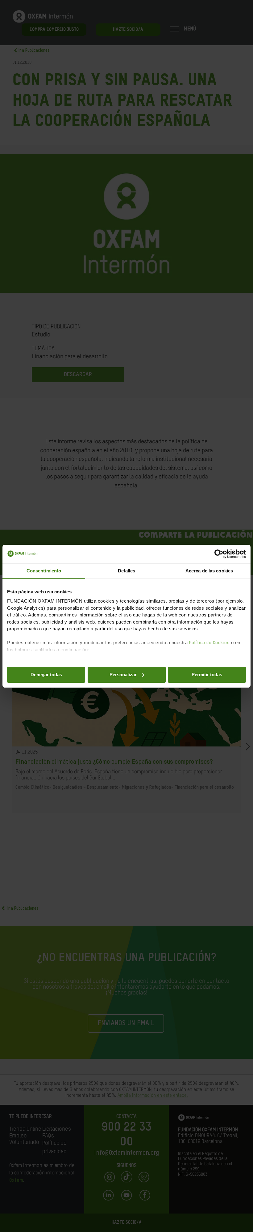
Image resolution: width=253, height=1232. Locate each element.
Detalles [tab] (126, 570)
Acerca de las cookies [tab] (209, 570)
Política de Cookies (209, 642)
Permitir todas (207, 674)
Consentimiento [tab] (44, 570)
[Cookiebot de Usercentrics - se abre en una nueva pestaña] (219, 554)
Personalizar (123, 674)
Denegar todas (46, 674)
